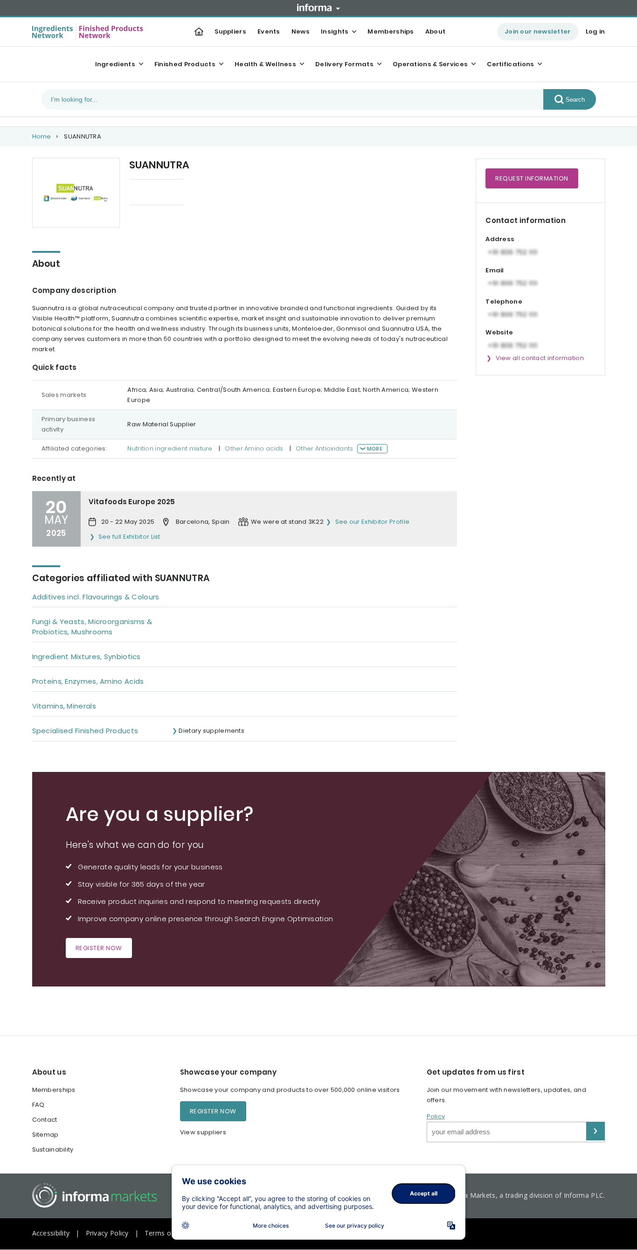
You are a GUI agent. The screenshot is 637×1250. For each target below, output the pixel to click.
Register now (99, 948)
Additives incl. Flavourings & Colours (95, 597)
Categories (147, 192)
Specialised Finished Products (85, 731)
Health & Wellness (265, 64)
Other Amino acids (254, 448)
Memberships (390, 31)
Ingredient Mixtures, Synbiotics (86, 656)
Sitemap (45, 1134)
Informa (318, 7)
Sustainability (53, 1149)
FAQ (38, 1104)
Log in (595, 31)
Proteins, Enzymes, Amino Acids (88, 681)
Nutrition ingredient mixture (169, 448)
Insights (334, 31)
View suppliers (203, 1132)
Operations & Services (430, 64)
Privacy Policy (107, 1233)
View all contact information (540, 358)
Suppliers (230, 31)
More (374, 448)
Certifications (510, 64)
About (435, 31)
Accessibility (51, 1233)
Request (531, 178)
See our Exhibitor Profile (372, 521)
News (300, 31)
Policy (436, 1116)
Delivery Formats (344, 64)
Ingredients (115, 64)
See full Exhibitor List (129, 536)
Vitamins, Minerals (64, 706)
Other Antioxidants (324, 448)
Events (268, 31)
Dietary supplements (211, 730)
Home (41, 136)
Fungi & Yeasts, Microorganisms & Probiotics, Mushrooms (92, 627)
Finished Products (184, 64)
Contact (44, 1119)
